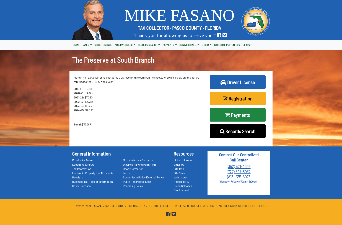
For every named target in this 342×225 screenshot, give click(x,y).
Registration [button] (240, 98)
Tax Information (81, 168)
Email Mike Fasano (83, 160)
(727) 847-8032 (239, 171)
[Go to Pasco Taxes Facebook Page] (219, 35)
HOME (76, 44)
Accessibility (181, 181)
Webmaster (180, 177)
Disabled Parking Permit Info (140, 164)
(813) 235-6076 (238, 176)
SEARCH (247, 44)
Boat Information (133, 168)
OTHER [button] (205, 44)
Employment (181, 190)
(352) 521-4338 (239, 166)
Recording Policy (133, 186)
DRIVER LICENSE (103, 44)
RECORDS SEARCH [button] (148, 44)
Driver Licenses (81, 186)
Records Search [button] (239, 131)
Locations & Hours (83, 164)
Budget (196, 205)
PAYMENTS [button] (169, 44)
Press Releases (183, 186)
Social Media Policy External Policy (143, 177)
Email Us (179, 164)
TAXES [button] (86, 44)
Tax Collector (115, 205)
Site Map (179, 168)
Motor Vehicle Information (138, 160)
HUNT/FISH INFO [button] (188, 44)
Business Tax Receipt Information (92, 181)
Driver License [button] (240, 82)
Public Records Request (137, 181)
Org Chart (210, 205)
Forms (127, 173)
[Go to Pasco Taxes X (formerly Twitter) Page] (224, 35)
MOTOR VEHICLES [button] (124, 44)
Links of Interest (183, 160)
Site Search (180, 173)
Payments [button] (240, 115)
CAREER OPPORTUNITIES (227, 44)
